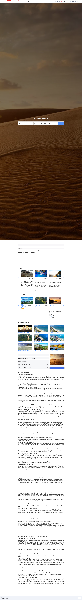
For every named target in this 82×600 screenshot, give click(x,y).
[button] (62, 1)
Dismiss (80, 597)
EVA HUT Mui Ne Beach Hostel (51, 278)
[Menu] (80, 1)
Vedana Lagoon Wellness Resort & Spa (37, 305)
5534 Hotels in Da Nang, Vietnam (38, 332)
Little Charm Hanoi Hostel (37, 278)
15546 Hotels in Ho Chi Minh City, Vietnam (23, 332)
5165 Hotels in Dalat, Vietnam (38, 350)
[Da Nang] (41, 328)
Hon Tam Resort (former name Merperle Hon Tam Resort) (23, 306)
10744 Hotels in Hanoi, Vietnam (22, 341)
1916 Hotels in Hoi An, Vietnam (54, 350)
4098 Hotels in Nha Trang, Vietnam (38, 341)
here (47, 599)
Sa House (22, 277)
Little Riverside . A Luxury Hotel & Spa (51, 305)
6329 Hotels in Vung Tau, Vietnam (55, 341)
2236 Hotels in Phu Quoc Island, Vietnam (23, 350)
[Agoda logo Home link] (3, 1)
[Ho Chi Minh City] (25, 328)
